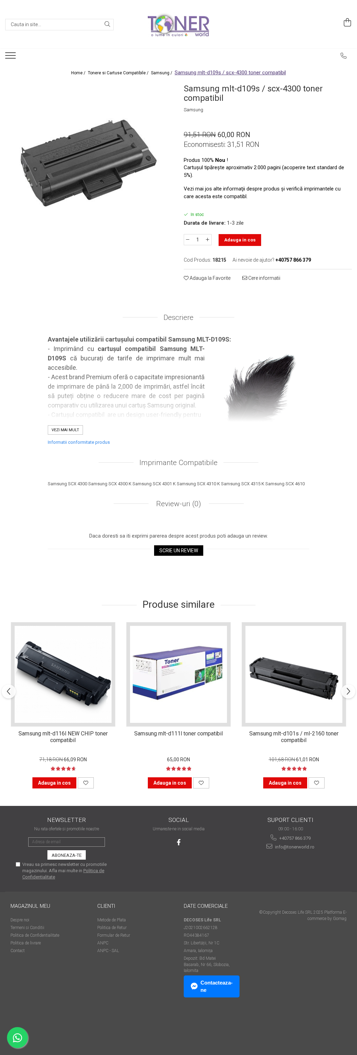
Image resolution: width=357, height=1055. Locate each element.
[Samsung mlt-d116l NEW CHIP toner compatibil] (63, 674)
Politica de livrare (25, 943)
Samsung (193, 109)
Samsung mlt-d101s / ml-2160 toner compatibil (294, 736)
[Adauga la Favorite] (86, 782)
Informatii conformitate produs (79, 442)
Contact (17, 950)
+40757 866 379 (294, 838)
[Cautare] (107, 24)
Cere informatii (263, 278)
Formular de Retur (113, 935)
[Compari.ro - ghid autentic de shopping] (35, 1028)
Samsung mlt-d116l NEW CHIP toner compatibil (63, 736)
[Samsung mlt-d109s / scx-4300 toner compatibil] (89, 165)
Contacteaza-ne (216, 986)
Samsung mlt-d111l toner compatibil (178, 733)
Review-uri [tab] (177, 504)
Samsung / (162, 72)
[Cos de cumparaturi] (347, 22)
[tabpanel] (89, 165)
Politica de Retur (112, 927)
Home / (78, 72)
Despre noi (19, 920)
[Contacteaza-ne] (344, 56)
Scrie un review (178, 550)
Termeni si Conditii (27, 927)
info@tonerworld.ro (294, 847)
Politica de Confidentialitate (34, 935)
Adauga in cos (240, 239)
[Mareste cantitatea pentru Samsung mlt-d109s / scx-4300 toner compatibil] (208, 239)
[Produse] (11, 57)
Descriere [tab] (178, 317)
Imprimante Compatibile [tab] (178, 462)
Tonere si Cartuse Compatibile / (119, 72)
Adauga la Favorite (209, 278)
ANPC (102, 943)
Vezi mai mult (65, 430)
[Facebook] (179, 842)
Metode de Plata (111, 920)
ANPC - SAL (108, 950)
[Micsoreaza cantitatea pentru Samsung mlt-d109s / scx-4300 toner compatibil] (187, 239)
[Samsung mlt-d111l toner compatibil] (178, 674)
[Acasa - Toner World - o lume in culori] (178, 24)
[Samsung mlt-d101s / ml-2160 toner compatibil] (294, 674)
